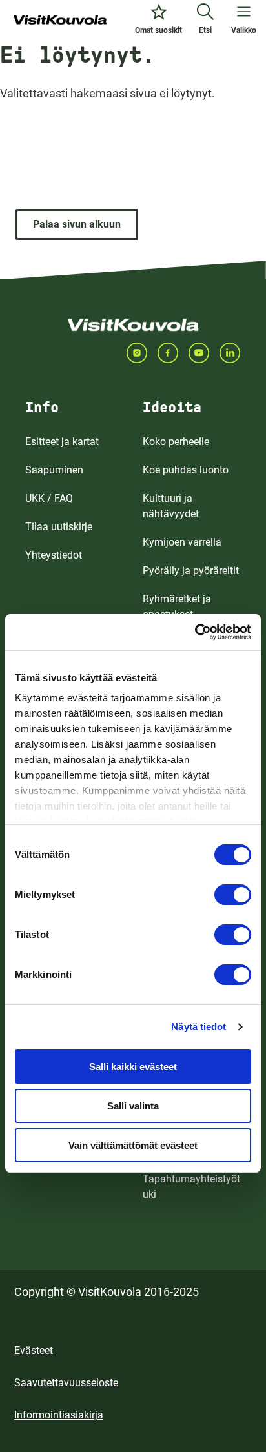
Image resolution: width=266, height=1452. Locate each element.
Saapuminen (54, 470)
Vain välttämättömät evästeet (133, 1145)
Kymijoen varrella (182, 542)
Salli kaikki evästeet (133, 1066)
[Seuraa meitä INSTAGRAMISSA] (142, 353)
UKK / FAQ (49, 498)
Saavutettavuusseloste (66, 1383)
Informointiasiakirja (58, 1415)
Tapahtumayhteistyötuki (191, 1186)
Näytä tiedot (198, 1026)
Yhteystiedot (53, 555)
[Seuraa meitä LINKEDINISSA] (235, 353)
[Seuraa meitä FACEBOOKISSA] (173, 353)
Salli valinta (133, 1105)
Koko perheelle (176, 441)
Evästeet (33, 1350)
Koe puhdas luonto (186, 470)
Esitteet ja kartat (62, 441)
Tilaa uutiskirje (58, 527)
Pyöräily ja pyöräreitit (191, 570)
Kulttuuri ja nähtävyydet (171, 506)
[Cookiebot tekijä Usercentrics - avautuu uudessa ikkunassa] (194, 632)
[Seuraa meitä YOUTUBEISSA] (204, 353)
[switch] (232, 894)
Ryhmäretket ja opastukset (177, 607)
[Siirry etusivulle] (60, 20)
